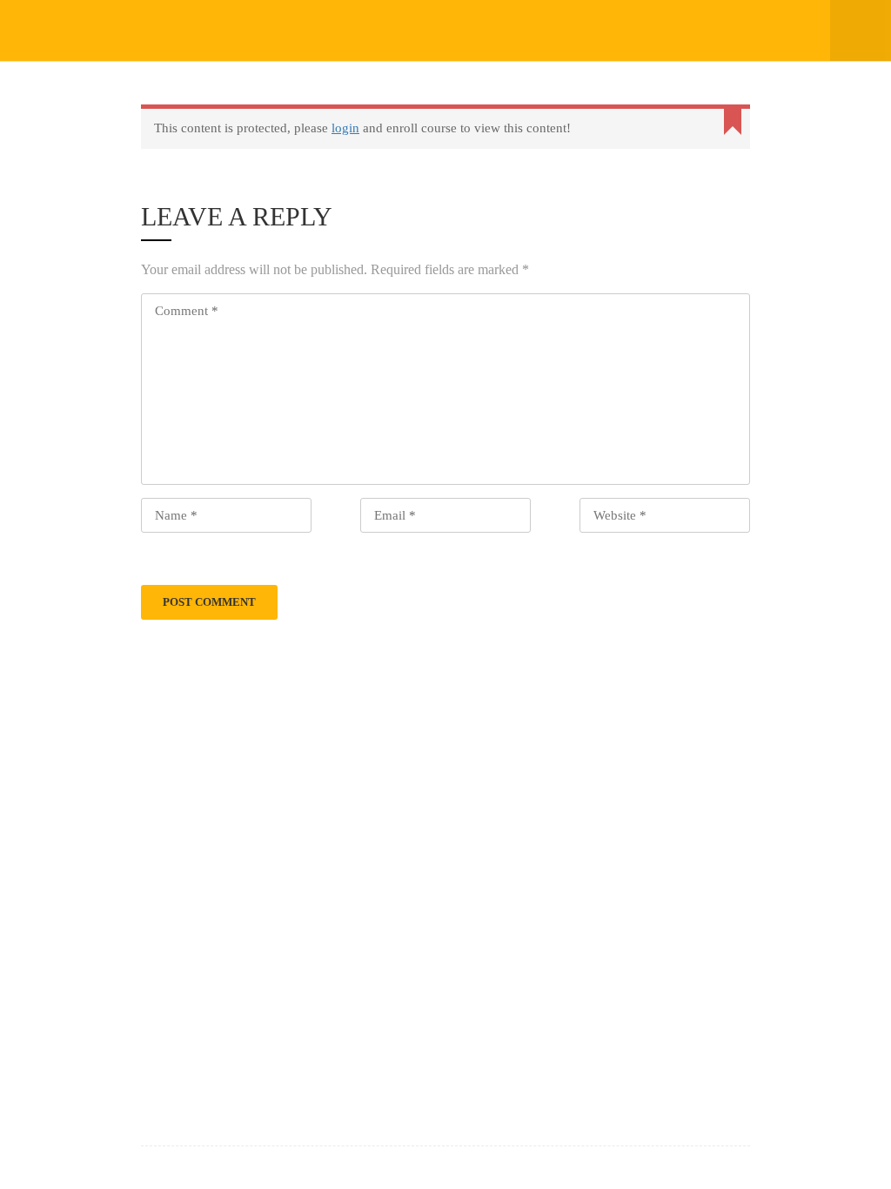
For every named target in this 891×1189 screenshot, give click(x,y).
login (345, 128)
